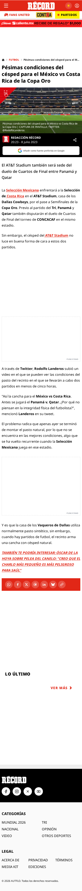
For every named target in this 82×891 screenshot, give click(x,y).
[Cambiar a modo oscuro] (68, 5)
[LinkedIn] (44, 584)
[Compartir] (74, 140)
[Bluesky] (53, 584)
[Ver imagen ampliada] (41, 110)
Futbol (14, 60)
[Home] (3, 59)
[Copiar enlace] (62, 584)
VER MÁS (59, 688)
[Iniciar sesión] (77, 5)
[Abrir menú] (6, 5)
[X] (26, 584)
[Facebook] (17, 584)
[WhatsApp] (9, 584)
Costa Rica (15, 196)
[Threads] (35, 584)
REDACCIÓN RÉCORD (26, 138)
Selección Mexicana (22, 190)
